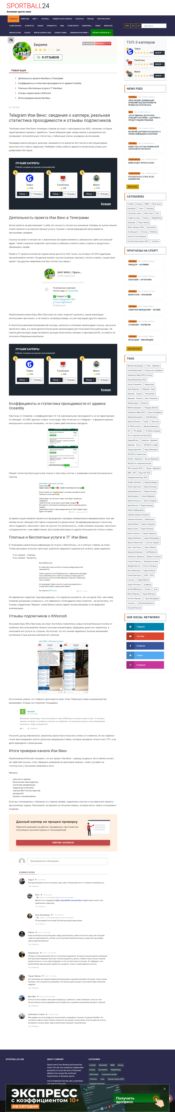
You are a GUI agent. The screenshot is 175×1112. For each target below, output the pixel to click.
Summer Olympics (134, 599)
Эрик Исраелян (133, 389)
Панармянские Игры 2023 (138, 477)
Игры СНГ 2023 (144, 473)
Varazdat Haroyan (134, 608)
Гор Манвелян (151, 552)
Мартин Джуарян (134, 408)
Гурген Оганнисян (134, 384)
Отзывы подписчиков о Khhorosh (34, 93)
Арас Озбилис (150, 547)
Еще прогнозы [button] (134, 349)
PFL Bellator (138, 431)
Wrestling (150, 209)
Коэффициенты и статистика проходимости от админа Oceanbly (49, 83)
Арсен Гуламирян (155, 412)
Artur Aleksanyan (134, 571)
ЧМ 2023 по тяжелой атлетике (139, 464)
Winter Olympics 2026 (136, 227)
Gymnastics (151, 227)
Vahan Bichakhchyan (146, 603)
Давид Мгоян (133, 440)
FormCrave (63, 184)
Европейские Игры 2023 (137, 380)
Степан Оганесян (134, 561)
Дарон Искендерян (151, 538)
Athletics (153, 232)
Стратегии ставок (134, 213)
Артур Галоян (133, 529)
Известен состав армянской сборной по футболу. (143, 148)
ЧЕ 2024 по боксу (134, 426)
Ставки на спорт (134, 218)
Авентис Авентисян (135, 543)
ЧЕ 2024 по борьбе (153, 431)
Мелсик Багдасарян (135, 366)
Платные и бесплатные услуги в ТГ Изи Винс (40, 88)
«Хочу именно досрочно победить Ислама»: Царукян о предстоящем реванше (144, 117)
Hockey (146, 218)
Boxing (139, 204)
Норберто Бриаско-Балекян (138, 515)
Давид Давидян (150, 482)
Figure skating (143, 223)
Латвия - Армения (135, 459)
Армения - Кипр (148, 389)
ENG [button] (127, 26)
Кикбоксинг (149, 519)
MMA (130, 112)
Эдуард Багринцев (135, 552)
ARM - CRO (132, 473)
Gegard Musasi (143, 580)
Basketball (131, 209)
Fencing (144, 232)
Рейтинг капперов (63, 843)
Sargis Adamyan (149, 594)
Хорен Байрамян (148, 496)
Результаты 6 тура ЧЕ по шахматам (141, 178)
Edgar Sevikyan (149, 571)
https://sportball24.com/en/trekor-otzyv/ (72, 900)
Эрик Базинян (133, 496)
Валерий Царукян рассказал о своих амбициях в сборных (144, 133)
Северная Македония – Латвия (144, 310)
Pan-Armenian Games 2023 (138, 241)
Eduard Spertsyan (134, 575)
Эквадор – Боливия (138, 265)
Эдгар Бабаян (133, 524)
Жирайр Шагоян (134, 566)
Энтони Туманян (152, 543)
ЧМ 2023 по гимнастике (137, 454)
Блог (157, 213)
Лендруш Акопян (151, 408)
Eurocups (131, 580)
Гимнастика (149, 384)
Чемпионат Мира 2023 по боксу (140, 375)
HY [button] (139, 26)
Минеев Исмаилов (151, 426)
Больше (106, 203)
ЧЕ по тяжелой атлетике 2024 (139, 436)
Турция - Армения (153, 468)
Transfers (155, 241)
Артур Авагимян (151, 450)
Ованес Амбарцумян (136, 510)
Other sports (134, 159)
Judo (156, 589)
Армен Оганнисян (154, 557)
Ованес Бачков (150, 491)
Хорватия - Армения (149, 440)
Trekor (29, 184)
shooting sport (133, 232)
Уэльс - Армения (153, 366)
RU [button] (133, 26)
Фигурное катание (151, 561)
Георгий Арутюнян (135, 370)
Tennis (140, 209)
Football (132, 97)
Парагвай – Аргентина (140, 280)
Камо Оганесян (134, 533)
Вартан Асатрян (150, 487)
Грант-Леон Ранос (135, 547)
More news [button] (132, 187)
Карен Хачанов (147, 529)
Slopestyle (131, 223)
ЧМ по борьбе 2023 (135, 468)
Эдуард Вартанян (134, 450)
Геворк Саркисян (149, 533)
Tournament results (109, 1074)
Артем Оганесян (134, 422)
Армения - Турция (135, 394)
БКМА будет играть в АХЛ (141, 163)
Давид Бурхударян (135, 417)
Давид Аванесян (134, 491)
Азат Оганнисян (151, 398)
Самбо (145, 422)
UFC (129, 431)
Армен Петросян (134, 501)
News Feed (148, 213)
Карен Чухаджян (148, 524)
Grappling (147, 585)
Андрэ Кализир (147, 505)
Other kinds (94, 1074)
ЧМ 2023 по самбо (151, 445)
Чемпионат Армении (136, 557)
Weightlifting (156, 218)
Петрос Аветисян (134, 487)
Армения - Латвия (135, 398)
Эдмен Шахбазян (134, 538)
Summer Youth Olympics (137, 237)
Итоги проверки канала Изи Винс (34, 98)
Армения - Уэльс (134, 445)
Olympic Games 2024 (116, 1079)
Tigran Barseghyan (152, 599)
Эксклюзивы (150, 394)
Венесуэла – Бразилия (140, 295)
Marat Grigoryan (134, 594)
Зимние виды (133, 403)
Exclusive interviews (97, 1084)
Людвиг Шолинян (134, 482)
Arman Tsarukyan (150, 566)
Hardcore (144, 403)
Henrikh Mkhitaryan (135, 589)
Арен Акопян (133, 505)
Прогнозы (155, 422)
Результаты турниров (153, 370)
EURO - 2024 (148, 575)
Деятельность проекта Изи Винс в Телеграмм (40, 78)
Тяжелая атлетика (135, 519)
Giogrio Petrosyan (134, 585)
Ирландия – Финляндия (140, 340)
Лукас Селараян (150, 501)
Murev (96, 184)
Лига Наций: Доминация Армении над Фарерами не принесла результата (142, 102)
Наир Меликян (151, 417)
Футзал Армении (151, 459)
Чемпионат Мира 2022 (136, 412)
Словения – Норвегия (139, 325)
